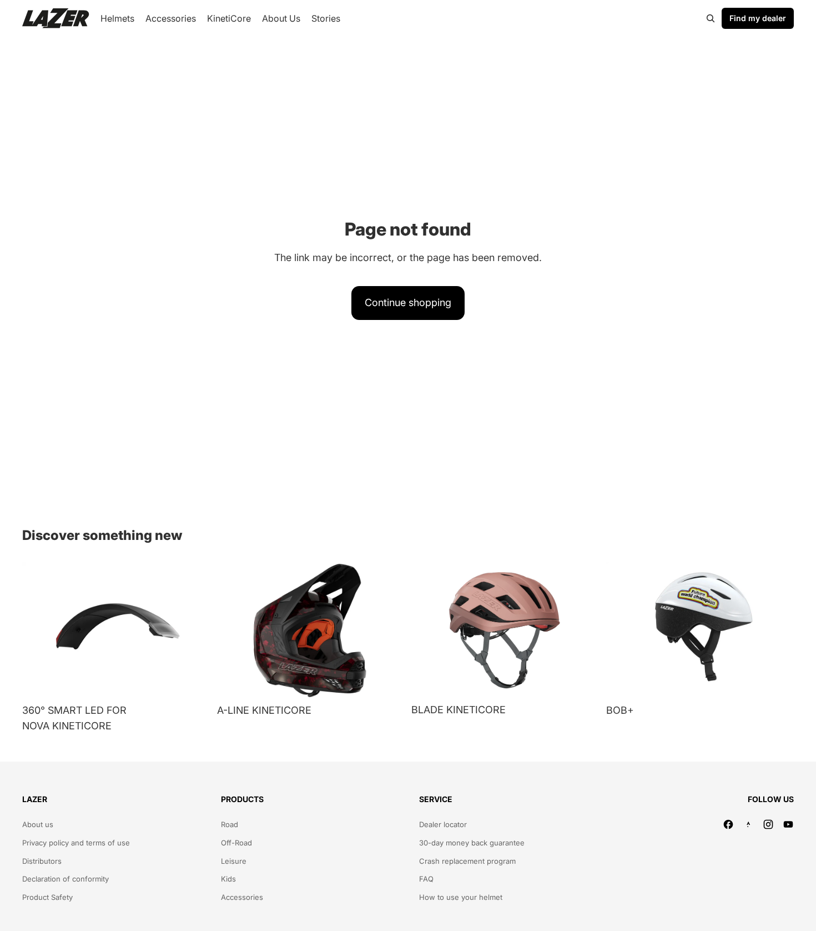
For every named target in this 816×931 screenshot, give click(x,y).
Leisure (233, 861)
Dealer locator (443, 824)
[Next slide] (193, 630)
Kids (228, 878)
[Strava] (748, 824)
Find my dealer (757, 18)
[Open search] (710, 18)
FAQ (426, 878)
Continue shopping (408, 302)
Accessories (242, 897)
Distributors (42, 861)
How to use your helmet (460, 897)
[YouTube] (788, 824)
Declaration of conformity (65, 878)
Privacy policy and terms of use (76, 842)
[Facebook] (728, 824)
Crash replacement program (467, 861)
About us (37, 824)
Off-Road (236, 842)
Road (229, 824)
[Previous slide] (39, 630)
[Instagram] (768, 824)
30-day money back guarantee (472, 842)
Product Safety (47, 897)
